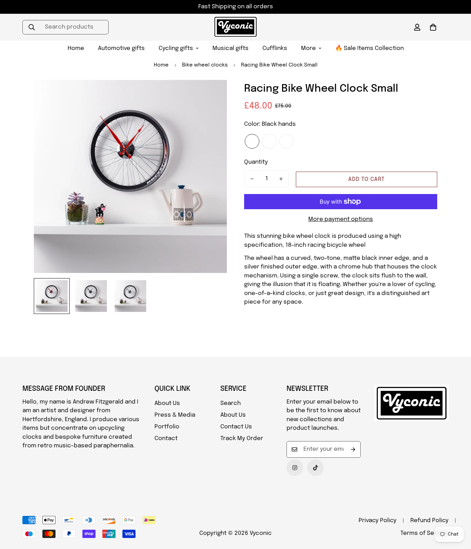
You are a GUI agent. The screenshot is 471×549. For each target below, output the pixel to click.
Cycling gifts (176, 48)
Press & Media (174, 415)
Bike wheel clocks (205, 65)
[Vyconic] (235, 27)
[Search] (32, 27)
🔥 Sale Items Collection (369, 48)
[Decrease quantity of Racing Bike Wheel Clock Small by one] (252, 179)
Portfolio (166, 427)
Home (76, 48)
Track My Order (241, 438)
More (308, 48)
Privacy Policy (378, 520)
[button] (433, 27)
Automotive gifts (121, 48)
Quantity (256, 162)
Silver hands (269, 141)
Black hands (252, 141)
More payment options (340, 219)
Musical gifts (230, 48)
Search (230, 403)
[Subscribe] (353, 449)
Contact (166, 438)
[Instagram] (295, 467)
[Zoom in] (212, 94)
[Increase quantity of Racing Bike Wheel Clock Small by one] (281, 179)
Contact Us (236, 427)
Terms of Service (424, 533)
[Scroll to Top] (457, 511)
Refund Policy (429, 520)
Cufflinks (274, 48)
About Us (167, 403)
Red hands (286, 141)
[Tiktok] (315, 467)
